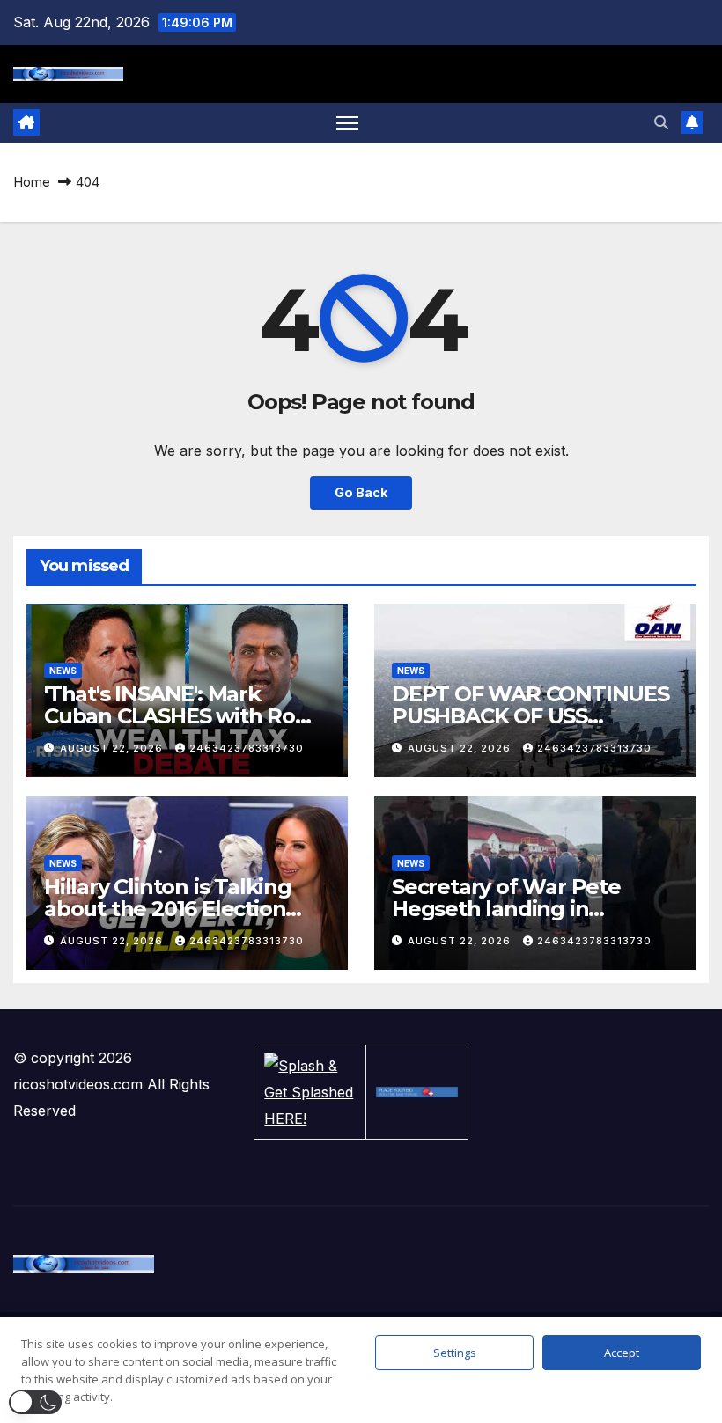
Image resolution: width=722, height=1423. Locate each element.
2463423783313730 (246, 748)
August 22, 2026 (113, 748)
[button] (661, 122)
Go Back (361, 492)
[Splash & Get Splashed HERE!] (310, 1092)
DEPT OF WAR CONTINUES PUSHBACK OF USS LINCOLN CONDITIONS (530, 716)
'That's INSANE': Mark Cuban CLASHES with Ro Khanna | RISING (169, 716)
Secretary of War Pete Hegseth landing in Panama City (506, 908)
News (63, 670)
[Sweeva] (416, 1092)
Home (31, 181)
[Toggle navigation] (347, 122)
